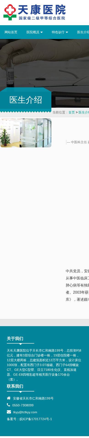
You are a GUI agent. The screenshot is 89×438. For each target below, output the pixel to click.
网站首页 (11, 32)
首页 (71, 112)
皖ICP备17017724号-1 (36, 419)
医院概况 (33, 32)
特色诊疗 (58, 32)
